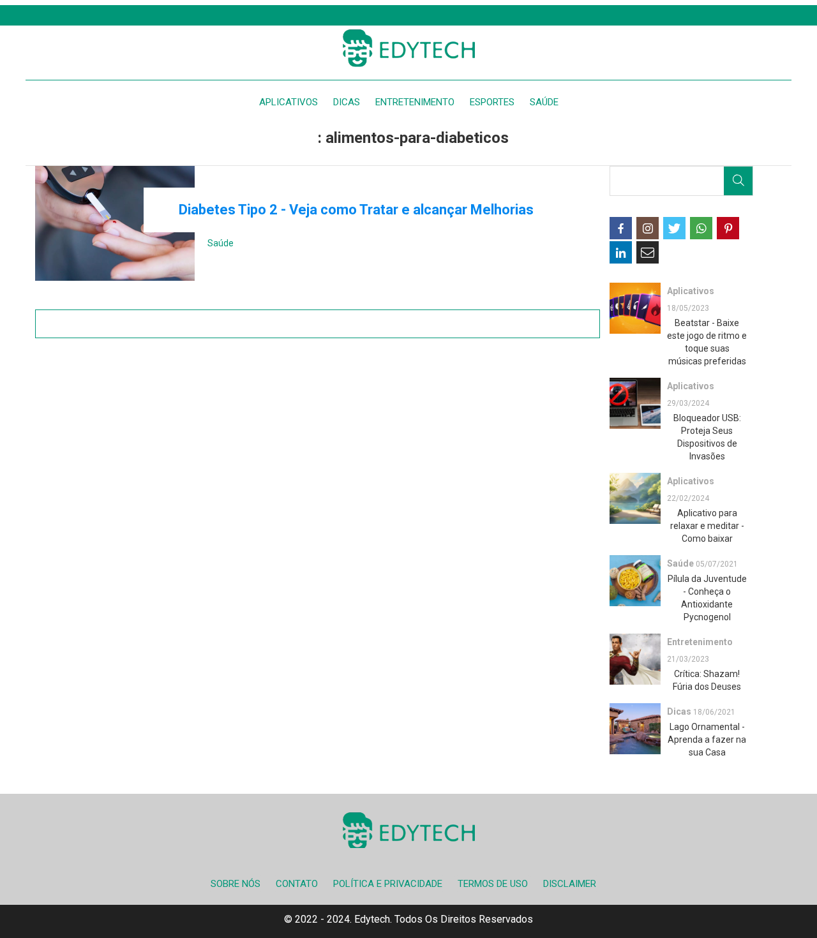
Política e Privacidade (387, 884)
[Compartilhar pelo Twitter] (674, 228)
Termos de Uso (493, 884)
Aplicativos (288, 102)
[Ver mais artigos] (317, 323)
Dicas (346, 102)
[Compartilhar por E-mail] (647, 252)
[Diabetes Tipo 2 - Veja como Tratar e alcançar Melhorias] (115, 223)
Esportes (492, 102)
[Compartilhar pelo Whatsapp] (701, 228)
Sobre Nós (235, 884)
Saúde (544, 102)
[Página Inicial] (408, 48)
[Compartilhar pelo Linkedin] (621, 252)
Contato (297, 884)
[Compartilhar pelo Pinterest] (728, 228)
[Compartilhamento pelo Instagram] (647, 228)
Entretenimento (414, 102)
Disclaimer (569, 884)
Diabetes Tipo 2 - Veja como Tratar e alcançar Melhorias (356, 210)
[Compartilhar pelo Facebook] (621, 228)
